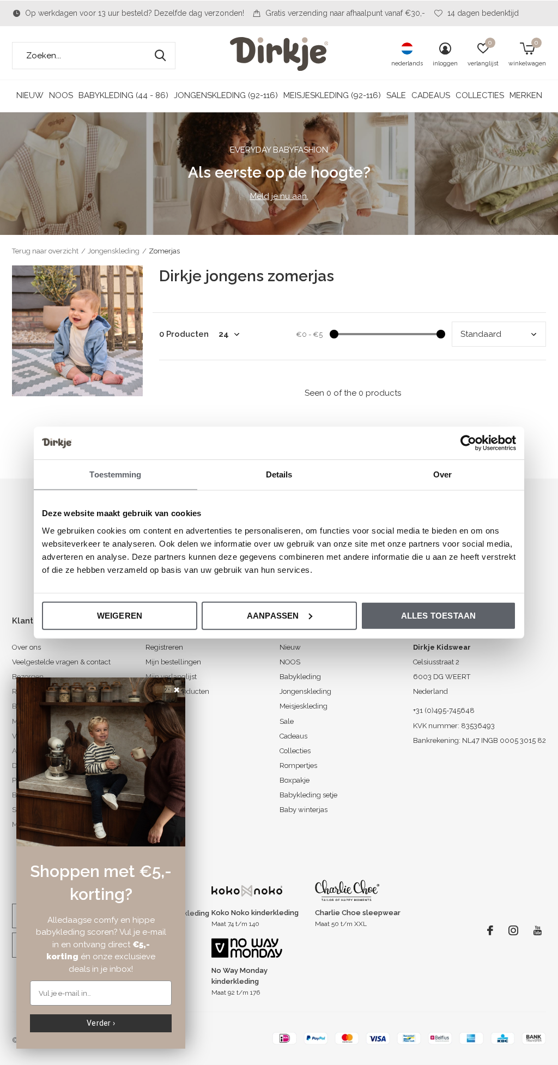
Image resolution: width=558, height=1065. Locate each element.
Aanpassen (273, 615)
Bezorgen (28, 677)
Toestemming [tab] (115, 474)
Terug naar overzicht (45, 251)
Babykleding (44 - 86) (123, 95)
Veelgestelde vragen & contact (61, 662)
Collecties (480, 95)
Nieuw (30, 95)
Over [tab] (442, 474)
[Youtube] (537, 930)
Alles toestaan (438, 615)
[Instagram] (513, 930)
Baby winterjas (303, 810)
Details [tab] (279, 474)
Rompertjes (298, 765)
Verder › (101, 1023)
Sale (396, 95)
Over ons (26, 647)
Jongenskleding (114, 251)
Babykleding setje (308, 795)
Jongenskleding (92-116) (226, 95)
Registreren (164, 647)
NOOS (61, 95)
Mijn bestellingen (173, 662)
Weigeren (120, 615)
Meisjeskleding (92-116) (332, 95)
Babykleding (300, 677)
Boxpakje (295, 780)
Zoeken (160, 55)
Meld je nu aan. (279, 196)
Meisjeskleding (303, 706)
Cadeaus (430, 95)
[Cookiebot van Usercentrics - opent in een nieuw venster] (468, 443)
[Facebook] (490, 930)
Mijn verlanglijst (171, 677)
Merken (526, 95)
